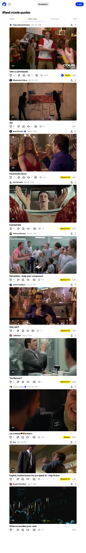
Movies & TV (65, 177)
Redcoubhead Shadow (21, 25)
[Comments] (24, 75)
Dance (67, 75)
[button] (10, 75)
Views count (55, 19)
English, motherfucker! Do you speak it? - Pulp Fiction (34, 475)
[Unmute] (13, 66)
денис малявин (19, 285)
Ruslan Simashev (19, 484)
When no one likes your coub (23, 526)
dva (14, 442)
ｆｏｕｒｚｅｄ (18, 387)
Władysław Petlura (20, 80)
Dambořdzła (15, 225)
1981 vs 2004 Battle (18, 72)
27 (73, 437)
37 (73, 126)
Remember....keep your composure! (26, 276)
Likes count (32, 19)
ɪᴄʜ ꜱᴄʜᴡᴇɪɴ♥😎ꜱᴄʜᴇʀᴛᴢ (20, 433)
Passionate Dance (18, 174)
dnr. (11, 123)
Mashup (67, 437)
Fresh (75, 19)
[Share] (71, 25)
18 (74, 331)
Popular (11, 19)
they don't (14, 327)
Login (79, 4)
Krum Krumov (18, 131)
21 (74, 177)
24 (73, 530)
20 (73, 229)
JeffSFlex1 (17, 335)
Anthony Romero (19, 233)
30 (73, 479)
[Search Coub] (9, 4)
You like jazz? (15, 378)
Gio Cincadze (18, 182)
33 (74, 75)
